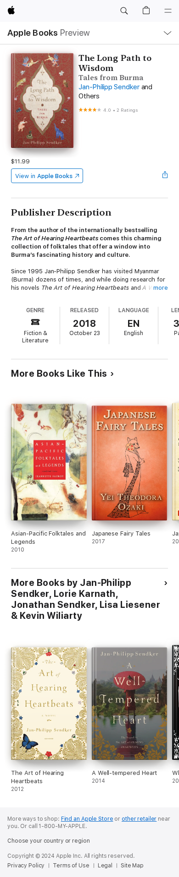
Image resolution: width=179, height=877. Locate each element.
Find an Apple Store (87, 819)
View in (44, 176)
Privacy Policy (26, 865)
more (160, 287)
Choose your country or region (48, 841)
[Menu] (168, 11)
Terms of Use (71, 865)
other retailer (139, 819)
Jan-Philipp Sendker (108, 87)
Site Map (132, 865)
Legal (105, 865)
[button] (124, 11)
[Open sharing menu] (165, 175)
